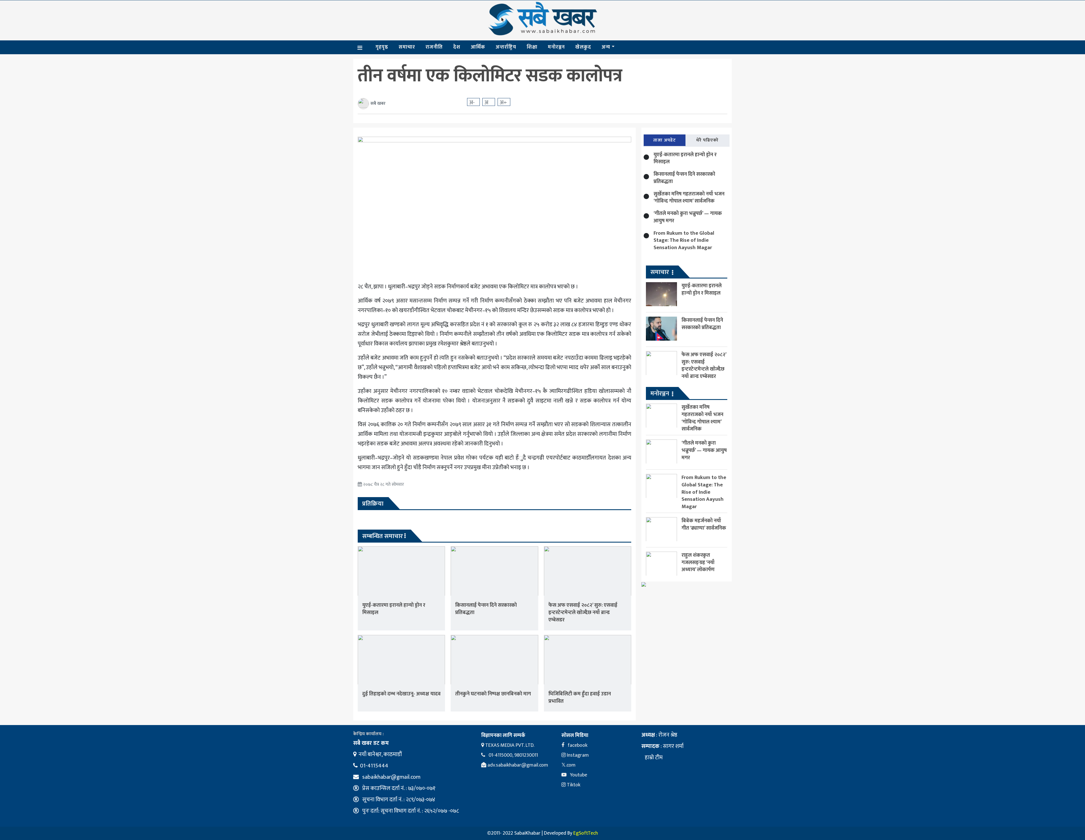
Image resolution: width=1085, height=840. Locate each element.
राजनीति (434, 47)
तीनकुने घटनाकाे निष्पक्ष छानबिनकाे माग (493, 693)
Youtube (578, 775)
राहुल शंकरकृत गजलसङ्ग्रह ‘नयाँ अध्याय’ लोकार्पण (698, 562)
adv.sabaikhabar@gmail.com (517, 765)
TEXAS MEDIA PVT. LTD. (509, 745)
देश (456, 47)
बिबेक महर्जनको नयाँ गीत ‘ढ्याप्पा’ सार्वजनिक (704, 524)
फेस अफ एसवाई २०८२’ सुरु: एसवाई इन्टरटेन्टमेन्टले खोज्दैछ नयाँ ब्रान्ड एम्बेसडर (582, 612)
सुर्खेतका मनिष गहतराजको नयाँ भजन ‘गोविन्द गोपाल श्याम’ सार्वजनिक (689, 198)
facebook (577, 745)
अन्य (606, 47)
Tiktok (573, 785)
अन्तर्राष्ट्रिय (506, 47)
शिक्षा (532, 47)
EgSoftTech (585, 833)
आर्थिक (478, 47)
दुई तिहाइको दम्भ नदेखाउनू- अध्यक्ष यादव (401, 693)
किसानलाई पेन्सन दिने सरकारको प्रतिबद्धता (486, 609)
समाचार (407, 47)
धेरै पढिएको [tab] (707, 140)
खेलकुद (583, 47)
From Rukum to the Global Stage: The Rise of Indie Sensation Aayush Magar (684, 240)
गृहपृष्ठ (382, 47)
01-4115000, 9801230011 (512, 755)
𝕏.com (568, 765)
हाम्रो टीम (653, 757)
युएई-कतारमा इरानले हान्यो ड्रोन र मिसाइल (393, 609)
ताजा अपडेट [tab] (664, 140)
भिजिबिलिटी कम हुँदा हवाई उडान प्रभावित (579, 697)
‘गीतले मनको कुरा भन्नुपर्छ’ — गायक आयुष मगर (688, 217)
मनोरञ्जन (556, 47)
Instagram (577, 755)
